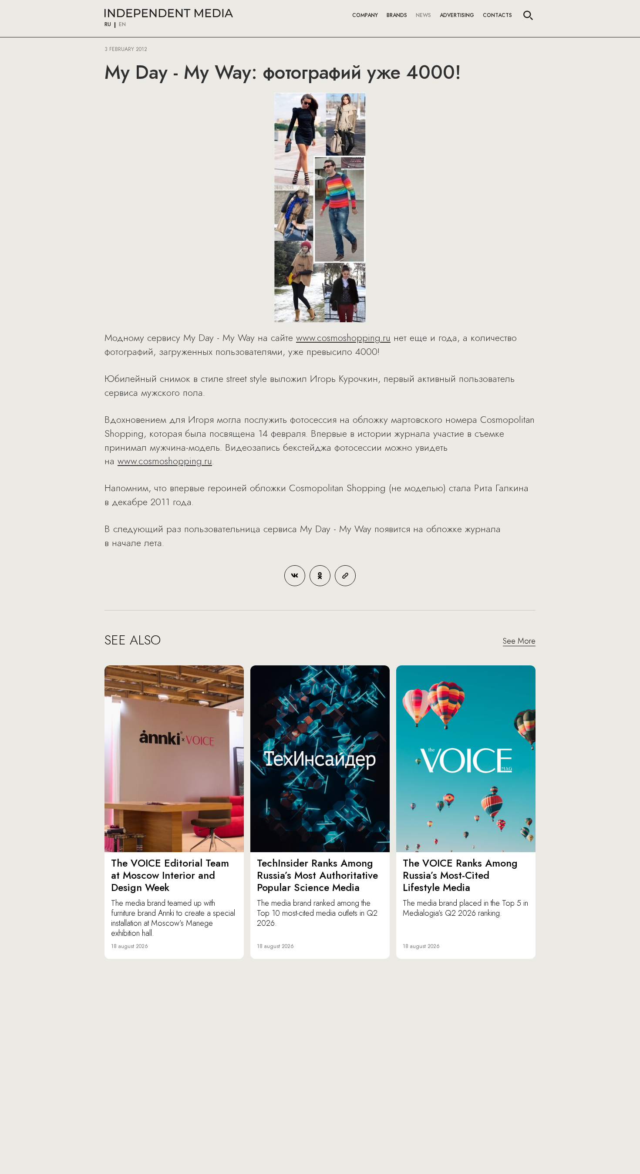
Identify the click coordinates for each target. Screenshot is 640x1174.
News (423, 15)
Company (365, 15)
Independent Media (168, 13)
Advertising (457, 15)
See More (519, 641)
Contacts (497, 15)
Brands (397, 15)
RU (107, 24)
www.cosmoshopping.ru (343, 337)
